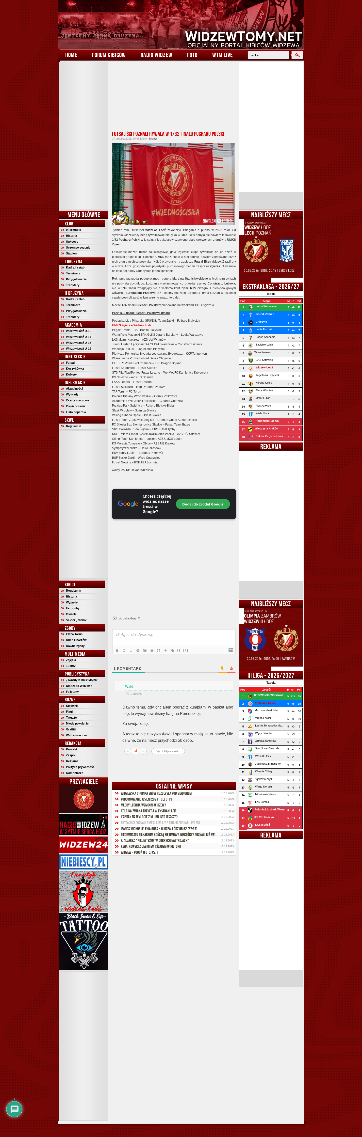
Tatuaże (71, 717)
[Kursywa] (124, 650)
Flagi (69, 711)
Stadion (71, 253)
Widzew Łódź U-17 (78, 337)
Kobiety (71, 374)
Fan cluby (73, 608)
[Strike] (137, 650)
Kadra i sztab (75, 267)
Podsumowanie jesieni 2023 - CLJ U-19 (146, 799)
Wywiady (72, 394)
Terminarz (73, 273)
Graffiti (71, 729)
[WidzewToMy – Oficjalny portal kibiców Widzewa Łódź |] (181, 24)
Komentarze (74, 773)
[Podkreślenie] (131, 650)
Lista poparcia (76, 412)
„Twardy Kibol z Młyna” (82, 680)
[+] (185, 650)
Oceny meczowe (77, 400)
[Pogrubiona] (117, 650)
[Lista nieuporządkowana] (151, 650)
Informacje (73, 230)
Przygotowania (76, 279)
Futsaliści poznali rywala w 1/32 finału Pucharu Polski (168, 134)
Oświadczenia (75, 406)
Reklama (72, 761)
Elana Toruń (74, 634)
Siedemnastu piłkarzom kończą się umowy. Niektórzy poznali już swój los (172, 834)
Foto (192, 54)
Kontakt (71, 749)
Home (71, 54)
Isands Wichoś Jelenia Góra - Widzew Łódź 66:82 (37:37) (159, 828)
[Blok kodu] (165, 650)
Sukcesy (72, 241)
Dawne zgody (75, 646)
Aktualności (74, 388)
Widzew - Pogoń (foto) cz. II (139, 852)
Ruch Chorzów (76, 640)
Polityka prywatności (80, 767)
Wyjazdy (72, 602)
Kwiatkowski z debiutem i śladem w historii (151, 846)
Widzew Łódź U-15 (78, 348)
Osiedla (71, 614)
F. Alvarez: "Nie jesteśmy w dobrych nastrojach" (155, 840)
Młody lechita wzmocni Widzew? (143, 805)
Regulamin (73, 426)
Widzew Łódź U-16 (78, 343)
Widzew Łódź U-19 (78, 331)
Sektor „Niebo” (76, 620)
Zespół (70, 755)
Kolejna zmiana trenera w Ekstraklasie (148, 811)
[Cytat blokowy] (158, 650)
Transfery (73, 285)
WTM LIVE (222, 54)
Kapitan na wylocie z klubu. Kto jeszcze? (149, 817)
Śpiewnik (72, 706)
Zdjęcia (71, 660)
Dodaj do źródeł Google (203, 504)
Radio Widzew (156, 54)
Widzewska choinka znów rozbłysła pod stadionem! (156, 793)
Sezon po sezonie (78, 247)
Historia (71, 235)
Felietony (72, 692)
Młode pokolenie (77, 723)
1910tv (71, 666)
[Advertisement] (83, 135)
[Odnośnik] (172, 650)
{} (179, 650)
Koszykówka (75, 368)
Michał (153, 138)
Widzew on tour (76, 735)
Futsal (70, 362)
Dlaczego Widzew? (79, 686)
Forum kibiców (109, 54)
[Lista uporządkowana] (144, 650)
